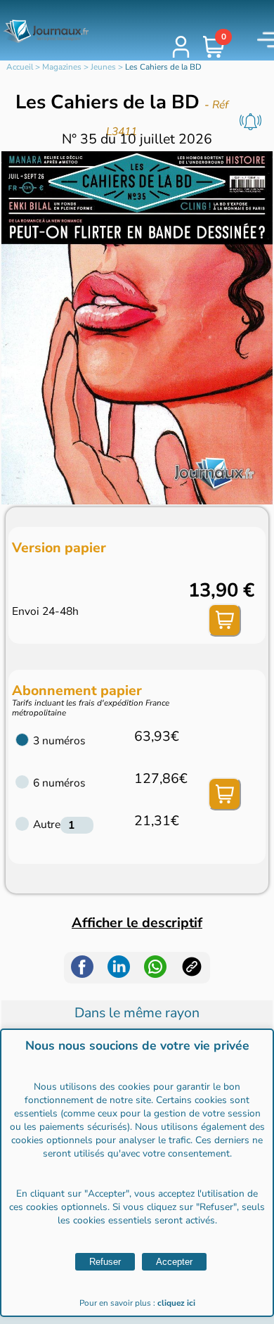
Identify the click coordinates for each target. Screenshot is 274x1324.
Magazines (61, 66)
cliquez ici (176, 1303)
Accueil (19, 66)
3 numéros (59, 741)
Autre (46, 824)
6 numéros (59, 783)
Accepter (174, 1261)
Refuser (105, 1261)
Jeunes (103, 66)
